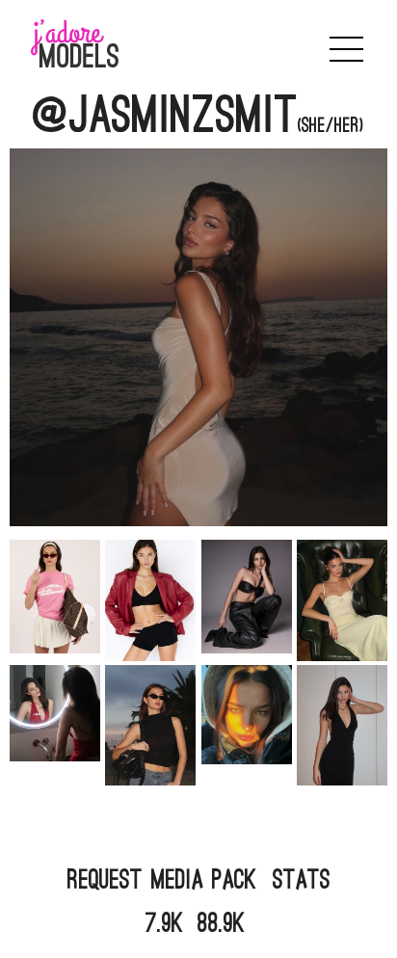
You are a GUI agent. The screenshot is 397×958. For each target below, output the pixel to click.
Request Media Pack (162, 879)
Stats (302, 879)
